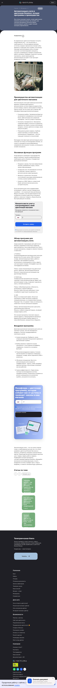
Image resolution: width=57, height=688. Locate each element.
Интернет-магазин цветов (20, 610)
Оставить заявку (28, 224)
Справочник (16, 596)
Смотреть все (26, 474)
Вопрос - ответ (17, 591)
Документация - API (19, 657)
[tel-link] (21, 669)
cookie (17, 685)
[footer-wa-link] (14, 669)
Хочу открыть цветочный (20, 603)
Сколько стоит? (17, 647)
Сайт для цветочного (19, 620)
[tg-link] (17, 669)
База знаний (16, 588)
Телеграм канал (17, 586)
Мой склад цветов (18, 640)
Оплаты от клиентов (19, 632)
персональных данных (30, 231)
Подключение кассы (19, 622)
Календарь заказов (18, 637)
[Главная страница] (26, 2)
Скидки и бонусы (18, 627)
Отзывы (15, 578)
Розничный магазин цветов (21, 605)
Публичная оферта (18, 674)
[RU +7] (18, 217)
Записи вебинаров (18, 583)
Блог (14, 574)
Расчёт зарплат (17, 635)
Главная (16, 8)
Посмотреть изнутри (20, 412)
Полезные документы (19, 581)
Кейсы (15, 576)
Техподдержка (17, 652)
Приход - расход (18, 617)
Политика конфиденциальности (21, 676)
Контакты (16, 649)
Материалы (24, 8)
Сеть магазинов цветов (19, 608)
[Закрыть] (53, 678)
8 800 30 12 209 (17, 672)
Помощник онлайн (18, 630)
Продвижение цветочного (21, 625)
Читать (24, 556)
